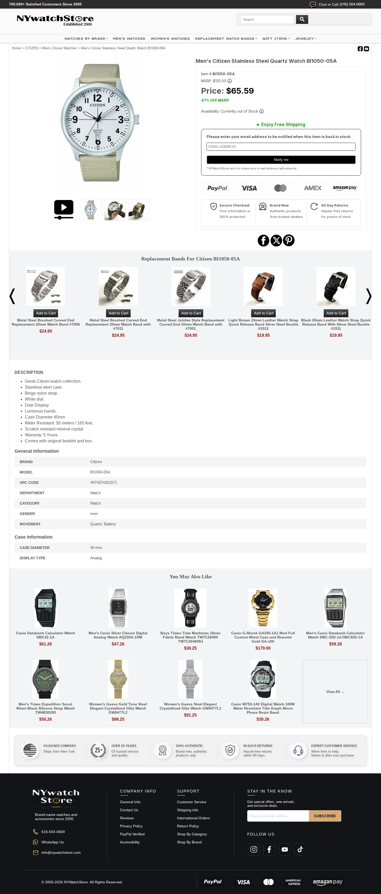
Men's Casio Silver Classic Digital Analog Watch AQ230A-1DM (118, 635)
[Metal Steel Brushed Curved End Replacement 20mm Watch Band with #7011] (118, 287)
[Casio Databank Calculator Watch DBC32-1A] (45, 608)
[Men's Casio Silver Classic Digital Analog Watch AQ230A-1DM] (118, 608)
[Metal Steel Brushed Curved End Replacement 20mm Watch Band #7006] (46, 287)
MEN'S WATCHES (129, 38)
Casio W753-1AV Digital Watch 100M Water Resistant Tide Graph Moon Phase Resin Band (263, 708)
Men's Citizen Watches (59, 48)
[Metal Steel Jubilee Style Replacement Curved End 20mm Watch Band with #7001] (191, 287)
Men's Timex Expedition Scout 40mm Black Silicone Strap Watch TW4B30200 (45, 708)
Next (369, 296)
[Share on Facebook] (263, 246)
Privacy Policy (131, 826)
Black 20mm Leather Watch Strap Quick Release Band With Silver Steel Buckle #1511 (336, 324)
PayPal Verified (132, 834)
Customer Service (191, 802)
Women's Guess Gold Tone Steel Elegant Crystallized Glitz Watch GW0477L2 (118, 708)
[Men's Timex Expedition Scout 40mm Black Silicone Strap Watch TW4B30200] (45, 679)
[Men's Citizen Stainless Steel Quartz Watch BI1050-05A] (99, 186)
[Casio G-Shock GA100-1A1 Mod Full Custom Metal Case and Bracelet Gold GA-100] (263, 608)
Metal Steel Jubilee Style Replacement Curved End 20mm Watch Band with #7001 (190, 324)
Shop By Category (192, 834)
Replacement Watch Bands (225, 38)
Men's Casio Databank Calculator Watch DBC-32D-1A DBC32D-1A (335, 635)
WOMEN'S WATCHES (170, 38)
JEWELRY (304, 38)
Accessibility (130, 842)
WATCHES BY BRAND (85, 38)
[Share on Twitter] (276, 246)
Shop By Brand (189, 842)
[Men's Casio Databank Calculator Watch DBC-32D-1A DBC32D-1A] (335, 608)
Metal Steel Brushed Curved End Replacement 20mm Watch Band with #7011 (118, 324)
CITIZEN (31, 48)
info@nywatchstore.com (61, 852)
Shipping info (187, 810)
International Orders (193, 818)
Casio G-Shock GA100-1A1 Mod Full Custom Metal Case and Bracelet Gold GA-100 (263, 637)
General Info (130, 802)
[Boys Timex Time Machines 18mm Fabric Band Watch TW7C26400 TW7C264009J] (190, 608)
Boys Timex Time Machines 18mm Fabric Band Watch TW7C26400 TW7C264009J (190, 637)
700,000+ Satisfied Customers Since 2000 (45, 4)
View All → (335, 692)
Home (16, 48)
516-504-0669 (53, 832)
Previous (12, 296)
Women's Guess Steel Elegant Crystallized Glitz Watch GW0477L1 (190, 706)
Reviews (127, 818)
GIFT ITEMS (275, 38)
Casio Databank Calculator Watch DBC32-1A (45, 635)
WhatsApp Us (52, 842)
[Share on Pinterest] (289, 246)
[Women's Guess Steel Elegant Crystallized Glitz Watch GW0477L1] (190, 679)
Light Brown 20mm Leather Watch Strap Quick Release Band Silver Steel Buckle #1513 (263, 324)
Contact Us (129, 810)
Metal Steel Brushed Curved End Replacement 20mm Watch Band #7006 (46, 322)
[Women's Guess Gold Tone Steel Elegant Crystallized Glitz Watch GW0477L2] (118, 679)
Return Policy (188, 826)
